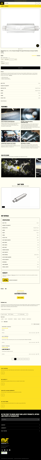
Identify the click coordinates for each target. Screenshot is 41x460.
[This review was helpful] (36, 332)
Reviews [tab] (2, 288)
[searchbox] (4, 314)
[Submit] (38, 419)
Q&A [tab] (6, 288)
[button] (39, 3)
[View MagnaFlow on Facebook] (10, 450)
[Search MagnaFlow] (36, 3)
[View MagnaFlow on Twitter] (2, 450)
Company (3, 424)
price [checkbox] (2, 321)
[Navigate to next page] (28, 359)
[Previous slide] (1, 28)
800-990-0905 (3, 447)
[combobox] (14, 314)
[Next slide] (39, 28)
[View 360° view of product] (37, 45)
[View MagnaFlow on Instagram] (7, 450)
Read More (10, 75)
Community (3, 427)
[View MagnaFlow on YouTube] (5, 450)
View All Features (3, 100)
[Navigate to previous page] (13, 359)
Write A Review (20, 297)
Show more (6, 321)
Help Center (4, 430)
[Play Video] (18, 167)
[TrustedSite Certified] (4, 453)
